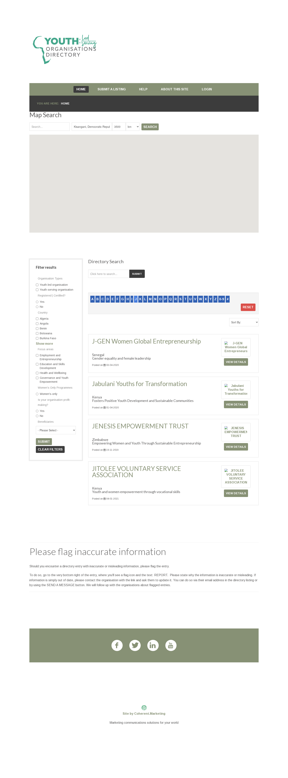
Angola (44, 323)
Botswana (46, 333)
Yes (42, 301)
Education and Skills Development (52, 366)
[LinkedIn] (153, 645)
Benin (43, 328)
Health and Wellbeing (53, 372)
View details (236, 362)
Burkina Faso (48, 338)
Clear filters (50, 449)
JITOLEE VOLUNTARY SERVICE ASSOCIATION (136, 472)
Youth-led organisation (54, 284)
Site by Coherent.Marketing (144, 713)
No (41, 306)
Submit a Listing (112, 89)
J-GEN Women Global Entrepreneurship (146, 341)
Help (143, 89)
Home (81, 89)
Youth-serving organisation (56, 289)
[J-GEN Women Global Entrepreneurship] (236, 347)
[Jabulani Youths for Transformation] (236, 389)
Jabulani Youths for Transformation (139, 383)
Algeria (44, 318)
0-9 (221, 299)
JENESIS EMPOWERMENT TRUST (140, 426)
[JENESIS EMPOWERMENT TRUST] (236, 431)
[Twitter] (135, 645)
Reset (248, 307)
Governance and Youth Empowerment (54, 379)
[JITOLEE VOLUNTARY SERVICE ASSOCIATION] (236, 476)
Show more (44, 343)
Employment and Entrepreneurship (51, 357)
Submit (44, 441)
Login (207, 89)
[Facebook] (117, 645)
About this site (174, 89)
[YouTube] (171, 645)
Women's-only (48, 393)
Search (150, 127)
